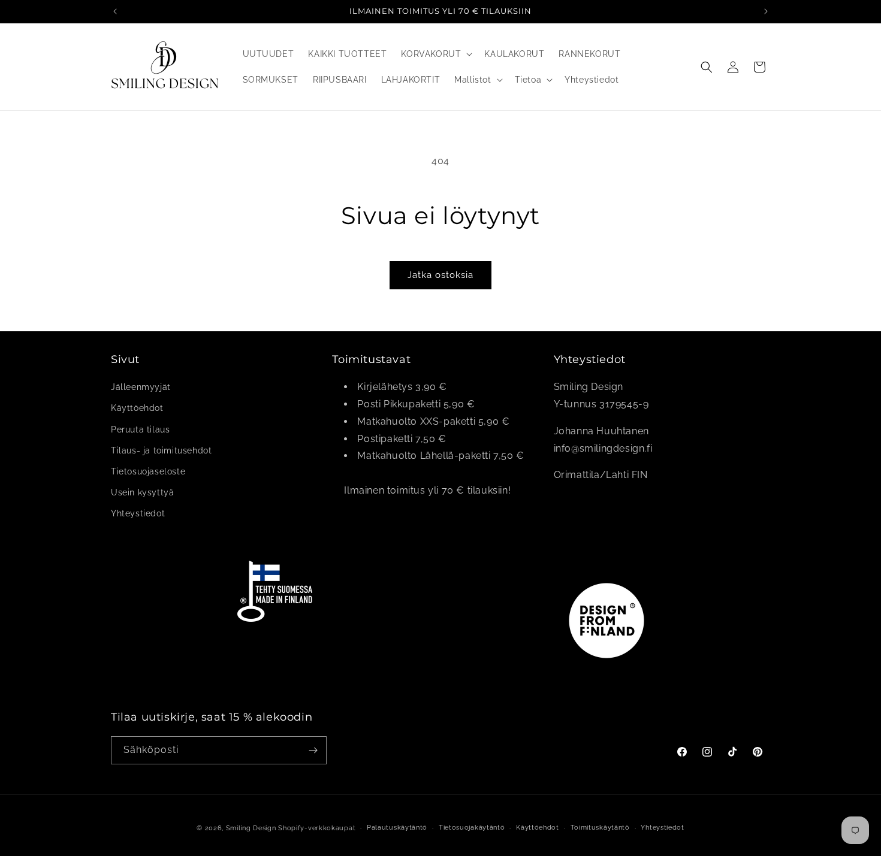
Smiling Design (251, 828)
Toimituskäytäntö (600, 827)
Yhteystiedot (138, 514)
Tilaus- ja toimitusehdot (161, 450)
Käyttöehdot (137, 408)
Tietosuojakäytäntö (472, 827)
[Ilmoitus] (766, 11)
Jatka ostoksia (440, 275)
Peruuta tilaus (140, 429)
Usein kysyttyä (142, 493)
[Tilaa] (313, 750)
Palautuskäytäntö (397, 827)
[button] (435, 53)
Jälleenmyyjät (141, 387)
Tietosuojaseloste (148, 471)
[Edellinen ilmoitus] (115, 11)
